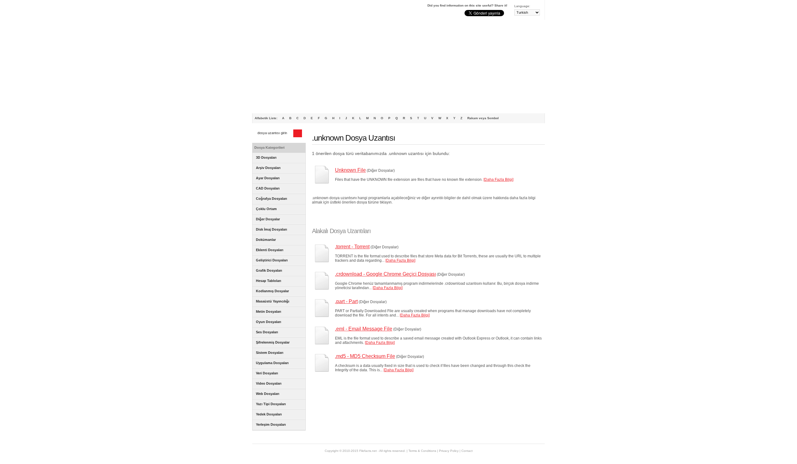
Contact (467, 450)
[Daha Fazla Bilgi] (498, 179)
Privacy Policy (449, 450)
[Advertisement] (398, 66)
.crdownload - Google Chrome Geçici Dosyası (385, 274)
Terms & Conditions (422, 450)
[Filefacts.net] (283, 11)
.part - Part (346, 301)
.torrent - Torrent (352, 246)
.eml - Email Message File (363, 328)
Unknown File (350, 170)
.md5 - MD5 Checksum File (365, 356)
